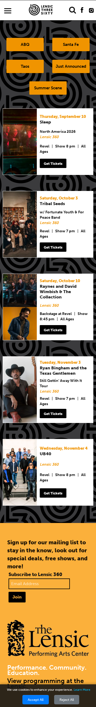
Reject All (66, 700)
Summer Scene (48, 88)
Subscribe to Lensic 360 (35, 574)
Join (17, 597)
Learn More (82, 690)
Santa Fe (71, 44)
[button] (7, 11)
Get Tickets (53, 163)
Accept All (35, 700)
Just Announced (71, 66)
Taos (25, 66)
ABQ (25, 44)
